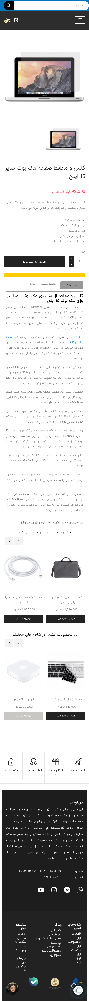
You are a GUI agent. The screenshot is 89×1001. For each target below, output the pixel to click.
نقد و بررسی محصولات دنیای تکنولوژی (51, 951)
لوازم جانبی (77, 960)
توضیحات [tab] (72, 285)
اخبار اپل (56, 930)
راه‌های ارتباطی (21, 936)
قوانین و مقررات (21, 968)
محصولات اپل (74, 944)
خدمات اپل (76, 952)
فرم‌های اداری (21, 960)
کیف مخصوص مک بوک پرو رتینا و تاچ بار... (66, 599)
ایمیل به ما (21, 952)
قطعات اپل (76, 936)
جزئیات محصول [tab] (48, 284)
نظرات (32, 284)
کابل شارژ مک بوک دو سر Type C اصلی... (23, 599)
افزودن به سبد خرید (34, 262)
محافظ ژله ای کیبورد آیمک (66, 699)
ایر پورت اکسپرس (23, 699)
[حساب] (16, 20)
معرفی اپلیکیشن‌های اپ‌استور (48, 941)
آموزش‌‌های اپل (52, 934)
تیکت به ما (20, 944)
